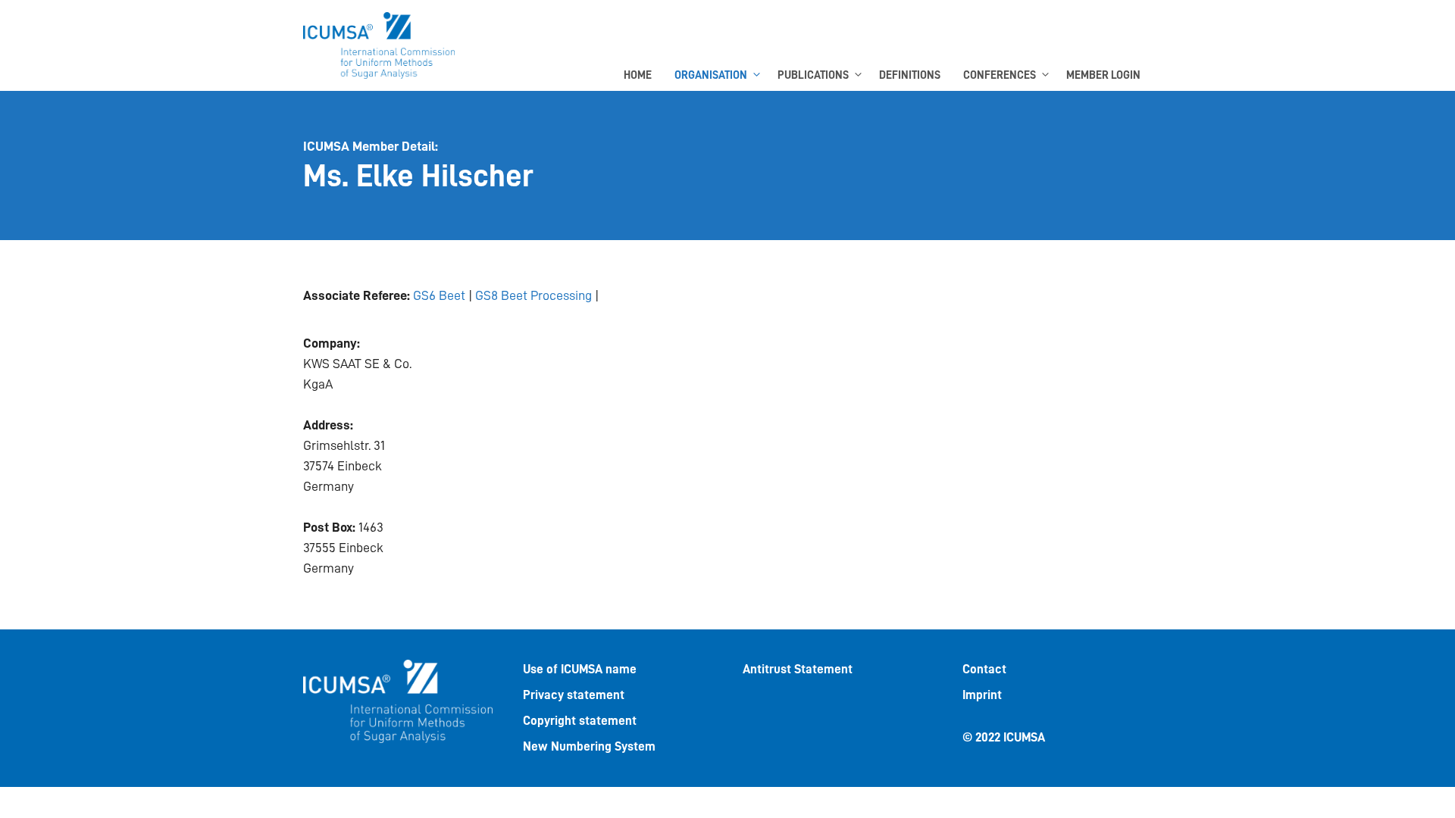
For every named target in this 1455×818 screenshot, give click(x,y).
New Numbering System (589, 746)
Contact (984, 669)
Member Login (1103, 75)
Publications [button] (813, 75)
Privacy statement (573, 694)
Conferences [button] (999, 75)
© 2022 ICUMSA (1003, 737)
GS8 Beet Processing (533, 295)
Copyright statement (580, 720)
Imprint (982, 694)
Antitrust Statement (798, 669)
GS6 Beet (439, 295)
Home (638, 75)
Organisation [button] (710, 75)
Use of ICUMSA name (580, 669)
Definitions (909, 75)
